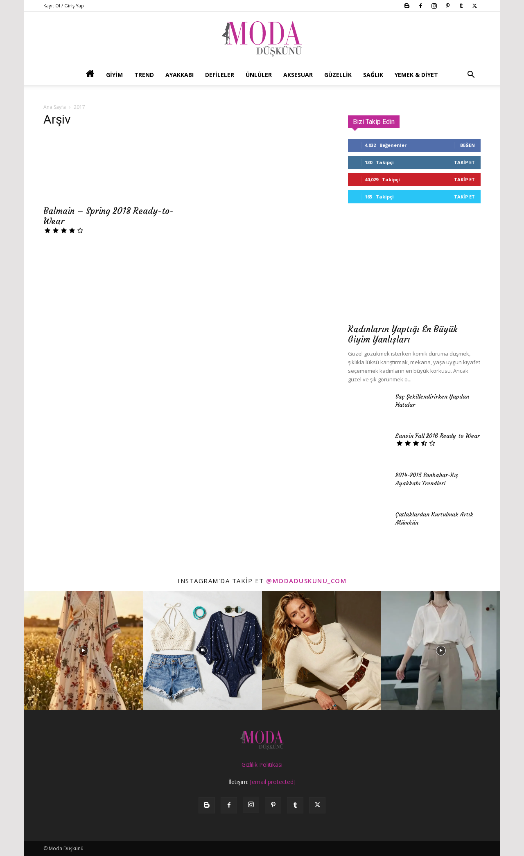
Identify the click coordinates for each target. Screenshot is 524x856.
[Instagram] (434, 5)
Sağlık (373, 75)
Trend (144, 75)
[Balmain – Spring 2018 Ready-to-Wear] (109, 167)
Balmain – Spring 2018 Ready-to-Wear (108, 216)
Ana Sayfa (54, 107)
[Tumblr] (461, 5)
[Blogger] (407, 5)
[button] (471, 75)
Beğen (467, 145)
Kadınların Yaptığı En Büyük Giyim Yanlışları (402, 334)
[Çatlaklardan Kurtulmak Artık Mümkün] (368, 524)
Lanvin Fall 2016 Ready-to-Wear (437, 435)
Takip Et (464, 162)
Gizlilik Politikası (262, 764)
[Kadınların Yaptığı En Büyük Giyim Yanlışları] (414, 271)
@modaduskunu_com (306, 581)
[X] (474, 5)
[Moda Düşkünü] (262, 38)
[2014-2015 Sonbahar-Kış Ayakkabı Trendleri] (368, 485)
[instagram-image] (83, 650)
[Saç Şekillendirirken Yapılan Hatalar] (368, 406)
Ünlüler (259, 75)
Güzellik (338, 75)
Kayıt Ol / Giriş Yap (63, 5)
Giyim (114, 75)
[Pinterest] (447, 5)
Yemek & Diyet (416, 75)
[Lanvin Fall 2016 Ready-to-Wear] (368, 446)
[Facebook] (420, 5)
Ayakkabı (179, 75)
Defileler (219, 75)
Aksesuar (298, 75)
